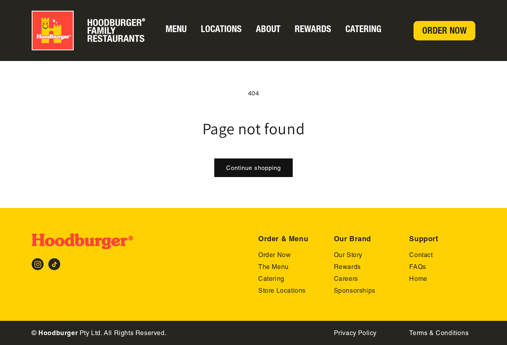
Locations (221, 28)
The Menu (273, 267)
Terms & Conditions (439, 333)
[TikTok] (54, 264)
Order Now (444, 30)
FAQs (417, 267)
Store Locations (282, 290)
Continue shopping (253, 167)
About (268, 28)
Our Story (348, 255)
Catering (363, 28)
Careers (346, 278)
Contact (421, 255)
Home (418, 278)
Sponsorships (354, 290)
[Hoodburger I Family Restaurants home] (94, 30)
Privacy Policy (355, 333)
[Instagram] (38, 264)
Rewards (313, 28)
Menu (176, 28)
